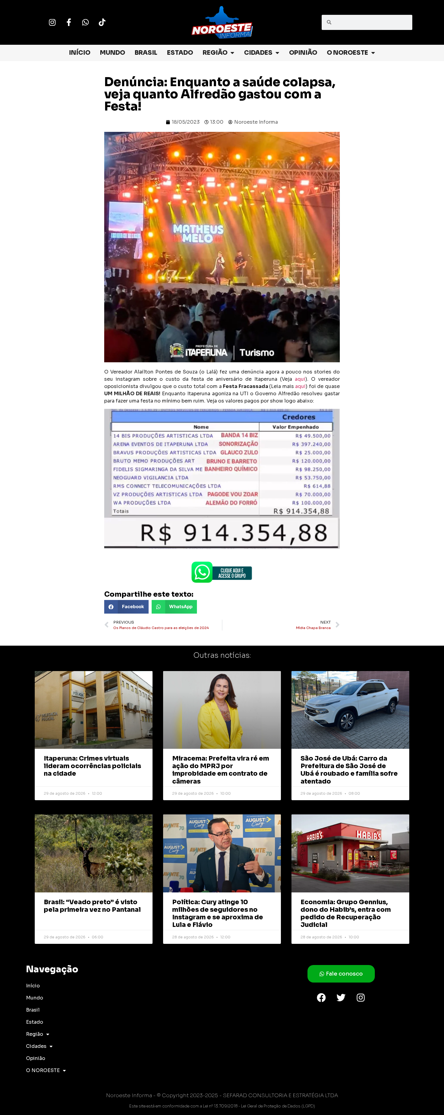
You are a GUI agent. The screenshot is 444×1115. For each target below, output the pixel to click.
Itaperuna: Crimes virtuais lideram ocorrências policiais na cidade (92, 766)
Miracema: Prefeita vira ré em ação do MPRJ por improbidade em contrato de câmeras (220, 770)
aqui (300, 379)
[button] (126, 607)
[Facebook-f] (68, 22)
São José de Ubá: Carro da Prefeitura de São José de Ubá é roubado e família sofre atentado (349, 770)
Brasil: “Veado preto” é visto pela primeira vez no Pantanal (92, 906)
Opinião (303, 53)
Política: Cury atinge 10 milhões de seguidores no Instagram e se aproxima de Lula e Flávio (217, 913)
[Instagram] (52, 22)
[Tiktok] (102, 22)
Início (79, 53)
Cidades (258, 53)
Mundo (112, 53)
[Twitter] (341, 998)
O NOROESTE (347, 53)
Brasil (146, 53)
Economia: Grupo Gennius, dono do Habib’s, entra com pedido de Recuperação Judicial (346, 913)
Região (215, 53)
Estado (180, 53)
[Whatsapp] (85, 22)
